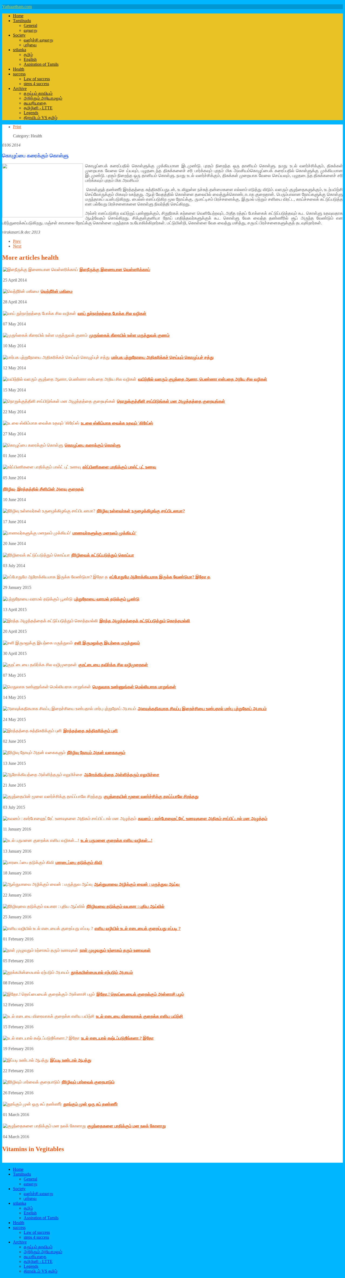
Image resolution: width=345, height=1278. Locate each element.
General (30, 25)
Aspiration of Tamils (41, 64)
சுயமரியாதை (35, 103)
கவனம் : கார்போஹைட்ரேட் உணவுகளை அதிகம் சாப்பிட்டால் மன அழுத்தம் (202, 818)
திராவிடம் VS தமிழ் (40, 117)
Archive (20, 88)
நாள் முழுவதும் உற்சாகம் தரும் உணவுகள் (115, 950)
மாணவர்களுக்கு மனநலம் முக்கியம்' (104, 533)
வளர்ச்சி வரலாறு (38, 40)
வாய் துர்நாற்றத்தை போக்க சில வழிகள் (112, 313)
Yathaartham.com (17, 6)
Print (17, 126)
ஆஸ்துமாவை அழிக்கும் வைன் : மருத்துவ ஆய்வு (137, 884)
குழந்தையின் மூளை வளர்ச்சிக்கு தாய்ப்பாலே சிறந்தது (151, 796)
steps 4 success (36, 83)
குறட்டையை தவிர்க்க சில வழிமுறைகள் (113, 664)
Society (19, 35)
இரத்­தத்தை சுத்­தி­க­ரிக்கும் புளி (90, 730)
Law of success (37, 79)
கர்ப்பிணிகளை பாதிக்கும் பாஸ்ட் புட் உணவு (119, 467)
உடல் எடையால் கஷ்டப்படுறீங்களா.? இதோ (117, 1038)
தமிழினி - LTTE (38, 108)
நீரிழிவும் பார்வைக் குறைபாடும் (88, 1082)
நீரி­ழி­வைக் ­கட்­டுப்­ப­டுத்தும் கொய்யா (102, 555)
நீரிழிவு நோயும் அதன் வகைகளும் (96, 752)
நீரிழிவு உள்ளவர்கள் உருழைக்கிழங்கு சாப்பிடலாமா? (141, 511)
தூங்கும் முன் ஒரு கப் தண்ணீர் (90, 1104)
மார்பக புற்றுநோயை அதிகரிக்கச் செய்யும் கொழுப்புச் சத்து (162, 357)
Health (18, 69)
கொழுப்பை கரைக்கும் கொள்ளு (92, 445)
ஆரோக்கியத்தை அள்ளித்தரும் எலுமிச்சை (121, 774)
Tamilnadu (22, 20)
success (19, 74)
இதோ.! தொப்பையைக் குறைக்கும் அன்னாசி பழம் (140, 994)
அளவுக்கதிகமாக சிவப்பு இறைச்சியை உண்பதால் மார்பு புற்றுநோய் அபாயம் (202, 708)
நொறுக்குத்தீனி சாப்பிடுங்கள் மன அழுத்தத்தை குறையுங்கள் (171, 401)
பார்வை (30, 45)
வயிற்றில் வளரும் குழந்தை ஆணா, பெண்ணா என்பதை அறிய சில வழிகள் (202, 379)
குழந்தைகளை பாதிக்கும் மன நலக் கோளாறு (126, 1126)
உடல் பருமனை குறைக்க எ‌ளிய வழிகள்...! (116, 840)
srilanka (19, 49)
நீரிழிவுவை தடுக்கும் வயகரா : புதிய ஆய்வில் (125, 906)
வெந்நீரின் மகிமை (57, 291)
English (30, 59)
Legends (31, 112)
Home (18, 15)
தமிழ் (28, 54)
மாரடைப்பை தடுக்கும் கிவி (79, 862)
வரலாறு (30, 30)
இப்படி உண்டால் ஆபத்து (70, 1060)
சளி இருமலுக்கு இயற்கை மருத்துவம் (107, 643)
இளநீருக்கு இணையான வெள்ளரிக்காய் (115, 269)
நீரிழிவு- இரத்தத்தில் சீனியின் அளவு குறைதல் (43, 489)
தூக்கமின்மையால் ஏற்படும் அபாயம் (102, 972)
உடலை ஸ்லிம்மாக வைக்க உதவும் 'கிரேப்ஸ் (117, 423)
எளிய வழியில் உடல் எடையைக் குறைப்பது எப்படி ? (138, 928)
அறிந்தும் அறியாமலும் (43, 98)
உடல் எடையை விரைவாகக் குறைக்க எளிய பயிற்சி (139, 1016)
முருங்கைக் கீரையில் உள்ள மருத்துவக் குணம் (129, 335)
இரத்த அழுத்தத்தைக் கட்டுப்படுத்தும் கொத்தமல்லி (144, 621)
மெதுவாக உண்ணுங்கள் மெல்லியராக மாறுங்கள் (134, 687)
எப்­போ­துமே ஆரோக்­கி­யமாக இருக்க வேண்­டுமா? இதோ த (159, 577)
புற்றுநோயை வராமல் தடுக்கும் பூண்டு (106, 599)
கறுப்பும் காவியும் (38, 93)
